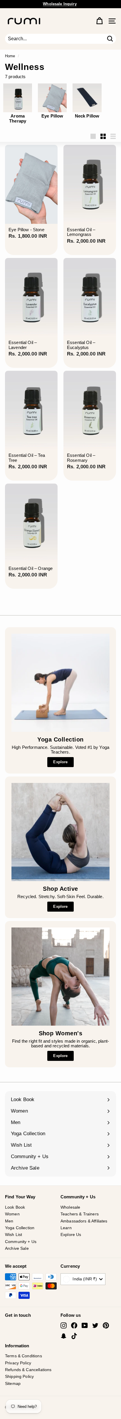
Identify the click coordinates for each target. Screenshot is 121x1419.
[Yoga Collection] (60, 683)
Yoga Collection (19, 1227)
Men (9, 1221)
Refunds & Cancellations (28, 1369)
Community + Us (20, 1241)
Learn (66, 1227)
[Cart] (99, 21)
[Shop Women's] (60, 976)
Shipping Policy (19, 1376)
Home (10, 56)
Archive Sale (17, 1248)
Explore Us (70, 1234)
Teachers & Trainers (79, 1214)
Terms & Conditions (23, 1355)
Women (12, 1214)
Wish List (13, 1234)
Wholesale (70, 1207)
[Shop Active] (60, 832)
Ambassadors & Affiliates (83, 1221)
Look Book (15, 1207)
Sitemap (13, 1383)
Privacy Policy (18, 1363)
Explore (60, 762)
